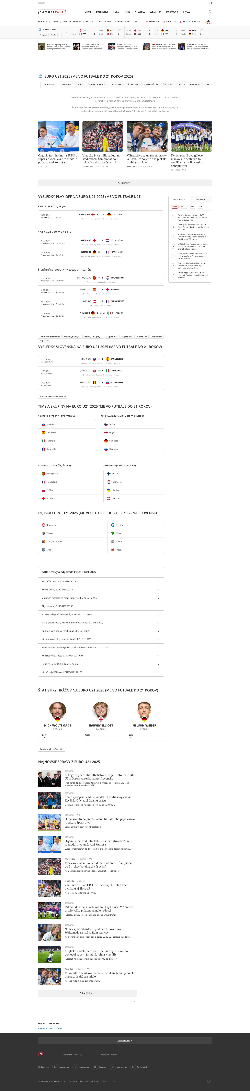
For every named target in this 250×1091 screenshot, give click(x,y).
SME (200, 207)
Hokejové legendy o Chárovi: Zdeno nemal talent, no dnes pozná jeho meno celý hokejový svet (58, 47)
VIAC (187, 12)
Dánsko (115, 498)
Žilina (118, 533)
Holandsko (117, 481)
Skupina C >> (141, 336)
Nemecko (113, 440)
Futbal (87, 12)
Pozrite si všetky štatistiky (52, 749)
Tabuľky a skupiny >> (93, 336)
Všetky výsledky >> (72, 336)
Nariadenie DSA (109, 1081)
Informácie (196, 84)
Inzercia (71, 1081)
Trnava (49, 533)
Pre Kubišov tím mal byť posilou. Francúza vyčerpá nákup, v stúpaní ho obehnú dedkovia (198, 47)
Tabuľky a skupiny (97, 84)
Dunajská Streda (54, 541)
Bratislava (51, 525)
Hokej (116, 12)
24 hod (183, 207)
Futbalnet (102, 12)
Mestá (182, 84)
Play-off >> (44, 340)
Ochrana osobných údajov (88, 1081)
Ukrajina (116, 490)
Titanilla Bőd (87, 166)
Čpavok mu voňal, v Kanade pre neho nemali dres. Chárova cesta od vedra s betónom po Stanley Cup (93, 47)
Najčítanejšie (179, 199)
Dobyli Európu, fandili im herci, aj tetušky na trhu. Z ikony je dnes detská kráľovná (164, 47)
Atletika (140, 12)
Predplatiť (189, 3)
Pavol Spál (131, 166)
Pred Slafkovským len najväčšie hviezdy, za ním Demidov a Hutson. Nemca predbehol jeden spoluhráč (128, 47)
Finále (53, 35)
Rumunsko (51, 449)
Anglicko (113, 432)
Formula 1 (172, 12)
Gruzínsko (51, 498)
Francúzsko (51, 481)
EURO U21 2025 (49, 29)
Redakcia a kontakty (72, 1054)
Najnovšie (200, 199)
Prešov (119, 549)
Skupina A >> (112, 336)
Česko (112, 424)
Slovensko (51, 424)
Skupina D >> (156, 336)
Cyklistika (155, 12)
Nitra (48, 549)
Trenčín (119, 525)
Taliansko (50, 440)
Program (43, 35)
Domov (41, 1028)
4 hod (175, 207)
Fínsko (115, 473)
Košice (119, 541)
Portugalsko (52, 473)
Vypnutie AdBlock (109, 1054)
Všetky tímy (132, 84)
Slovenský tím (151, 84)
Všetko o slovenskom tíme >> (52, 396)
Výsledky (116, 84)
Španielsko (51, 432)
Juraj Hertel (69, 881)
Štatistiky (168, 84)
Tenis (127, 12)
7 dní (193, 207)
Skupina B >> (127, 336)
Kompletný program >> (49, 336)
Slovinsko (113, 449)
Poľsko (49, 490)
